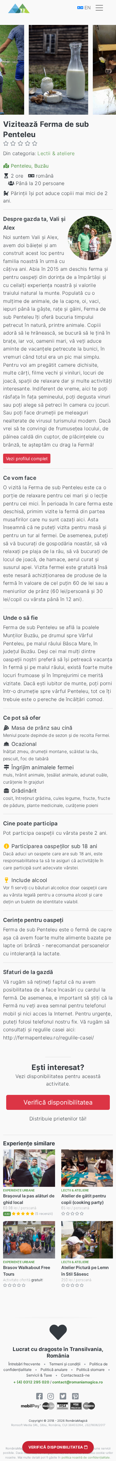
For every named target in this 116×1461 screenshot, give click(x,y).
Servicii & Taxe (39, 1375)
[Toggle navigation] (99, 8)
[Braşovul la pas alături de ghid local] (29, 1168)
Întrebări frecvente (24, 1364)
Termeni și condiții (64, 1364)
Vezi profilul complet (27, 458)
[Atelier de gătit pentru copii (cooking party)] (87, 1168)
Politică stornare (90, 1369)
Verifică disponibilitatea (58, 1102)
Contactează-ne (75, 1375)
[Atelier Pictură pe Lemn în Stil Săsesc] (87, 1239)
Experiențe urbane (19, 1190)
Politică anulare (54, 1369)
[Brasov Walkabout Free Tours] (29, 1239)
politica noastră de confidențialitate (86, 1457)
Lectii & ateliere (56, 153)
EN (87, 8)
